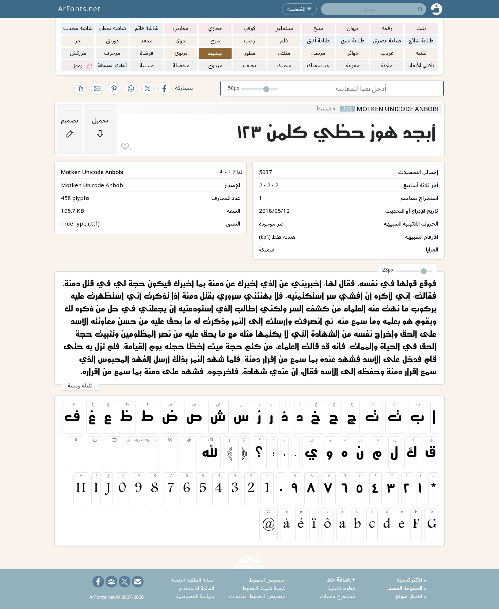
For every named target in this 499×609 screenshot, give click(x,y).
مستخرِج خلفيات (337, 596)
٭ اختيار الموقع (410, 596)
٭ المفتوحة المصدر (406, 588)
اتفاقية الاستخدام (196, 588)
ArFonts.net (79, 9)
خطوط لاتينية (341, 588)
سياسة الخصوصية (195, 596)
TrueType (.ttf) (80, 223)
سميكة (266, 249)
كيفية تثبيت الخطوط (263, 588)
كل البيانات (226, 172)
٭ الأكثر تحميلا (411, 579)
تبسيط (323, 108)
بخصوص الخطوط (267, 579)
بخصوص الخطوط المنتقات (257, 596)
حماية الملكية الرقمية (192, 579)
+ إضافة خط (341, 579)
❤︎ (125, 146)
